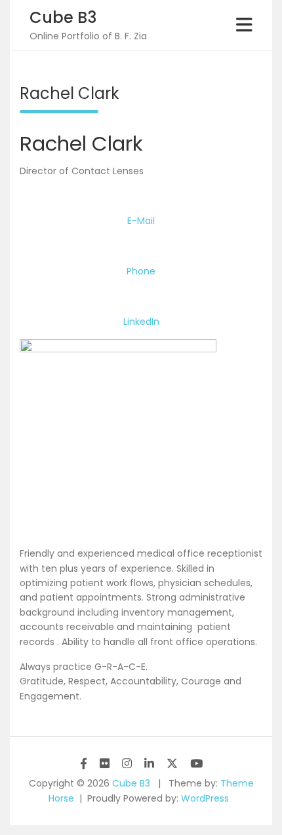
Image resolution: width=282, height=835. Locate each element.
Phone (141, 271)
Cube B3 (63, 17)
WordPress (205, 798)
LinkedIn (141, 321)
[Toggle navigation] (244, 24)
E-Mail (141, 220)
